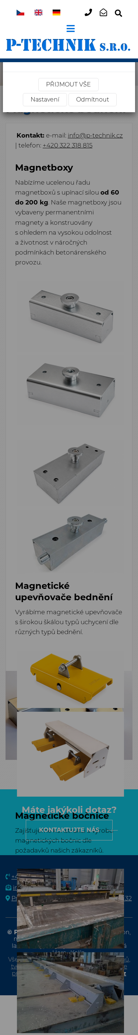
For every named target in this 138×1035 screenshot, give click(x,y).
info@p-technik (106, 18)
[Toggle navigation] (69, 29)
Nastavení (45, 99)
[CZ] (20, 13)
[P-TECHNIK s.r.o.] (69, 44)
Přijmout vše (68, 84)
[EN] (38, 13)
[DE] (56, 13)
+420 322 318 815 (91, 18)
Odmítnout (92, 99)
